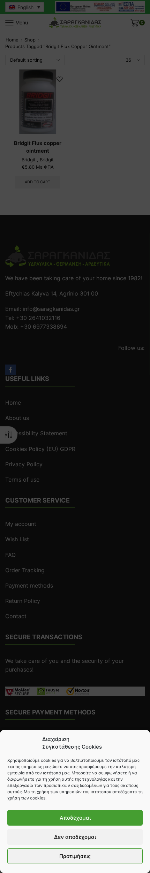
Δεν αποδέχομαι (75, 837)
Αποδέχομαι (75, 817)
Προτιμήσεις (75, 856)
